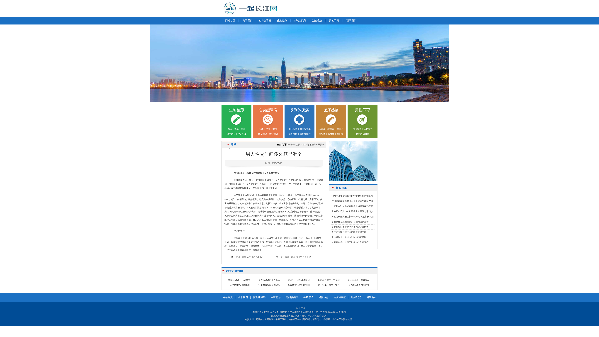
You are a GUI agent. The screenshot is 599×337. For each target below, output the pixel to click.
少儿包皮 (242, 134)
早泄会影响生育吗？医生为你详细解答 (350, 227)
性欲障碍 (273, 134)
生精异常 (368, 129)
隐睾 (243, 129)
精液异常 (357, 129)
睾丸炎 (340, 134)
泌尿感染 (331, 110)
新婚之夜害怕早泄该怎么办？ (250, 257)
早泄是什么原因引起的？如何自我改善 (350, 222)
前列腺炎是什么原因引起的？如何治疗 (350, 242)
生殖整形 (282, 20)
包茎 (236, 129)
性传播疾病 (340, 297)
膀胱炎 (331, 134)
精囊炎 (331, 129)
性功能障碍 (265, 20)
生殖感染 (317, 20)
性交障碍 (262, 134)
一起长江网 (294, 144)
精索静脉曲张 (362, 134)
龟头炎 (322, 134)
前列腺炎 (293, 129)
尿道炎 (322, 129)
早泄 (268, 129)
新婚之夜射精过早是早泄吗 (298, 257)
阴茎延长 (231, 134)
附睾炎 (340, 129)
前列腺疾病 (299, 20)
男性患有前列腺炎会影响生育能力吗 (348, 232)
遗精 (275, 129)
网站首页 (230, 20)
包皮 (230, 129)
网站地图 (371, 297)
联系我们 (351, 20)
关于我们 (248, 20)
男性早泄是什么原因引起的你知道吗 (348, 237)
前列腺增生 (305, 129)
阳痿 (261, 129)
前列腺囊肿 (305, 134)
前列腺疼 (293, 134)
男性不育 (334, 20)
